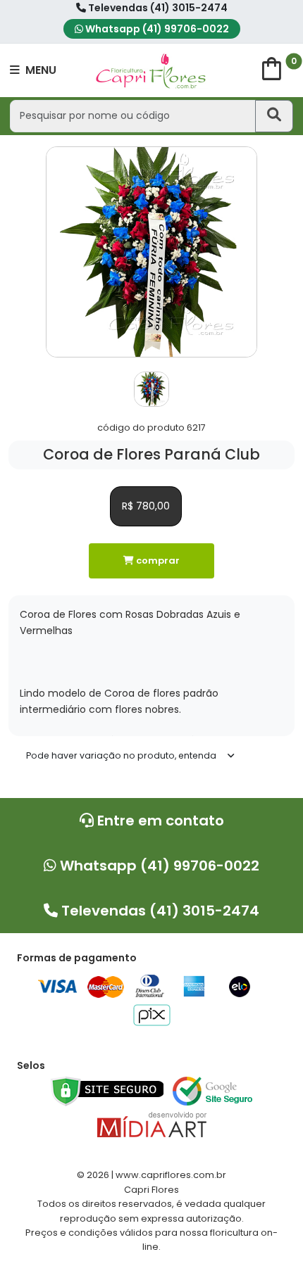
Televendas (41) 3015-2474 (157, 8)
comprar (157, 560)
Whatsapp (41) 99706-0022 (156, 29)
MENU (39, 70)
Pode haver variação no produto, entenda (121, 755)
